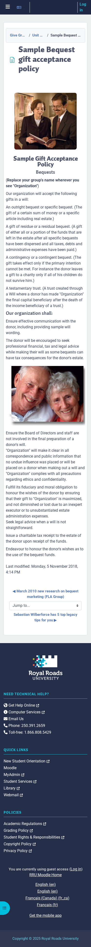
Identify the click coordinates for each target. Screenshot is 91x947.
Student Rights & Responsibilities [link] (34, 837)
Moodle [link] (10, 768)
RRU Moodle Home (45, 875)
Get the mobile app (45, 915)
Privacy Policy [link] (18, 850)
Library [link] (12, 788)
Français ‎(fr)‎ (47, 905)
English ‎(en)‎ (45, 884)
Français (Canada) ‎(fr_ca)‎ (47, 898)
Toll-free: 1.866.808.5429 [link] (29, 732)
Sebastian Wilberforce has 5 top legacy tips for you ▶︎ (46, 617)
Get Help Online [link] (23, 705)
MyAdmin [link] (14, 774)
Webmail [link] (13, 795)
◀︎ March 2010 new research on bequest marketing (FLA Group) (46, 594)
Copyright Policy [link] (20, 844)
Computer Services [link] (26, 712)
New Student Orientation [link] (27, 761)
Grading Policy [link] (18, 830)
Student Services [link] (20, 781)
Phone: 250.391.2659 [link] (26, 725)
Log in (83, 7)
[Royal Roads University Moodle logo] (46, 667)
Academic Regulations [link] (25, 823)
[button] (21, 7)
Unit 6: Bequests (38, 35)
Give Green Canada (18, 35)
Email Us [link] (16, 719)
